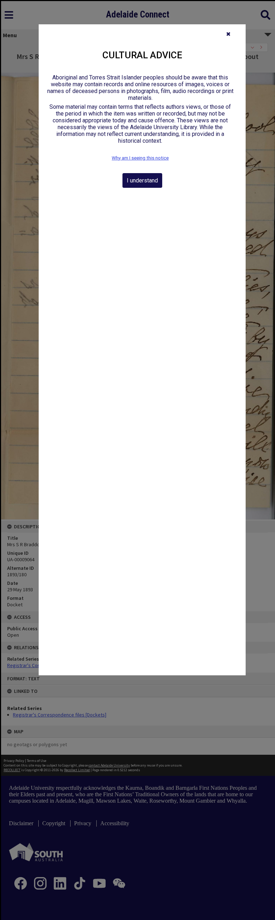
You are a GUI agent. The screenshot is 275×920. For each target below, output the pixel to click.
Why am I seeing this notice (140, 158)
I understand (142, 180)
